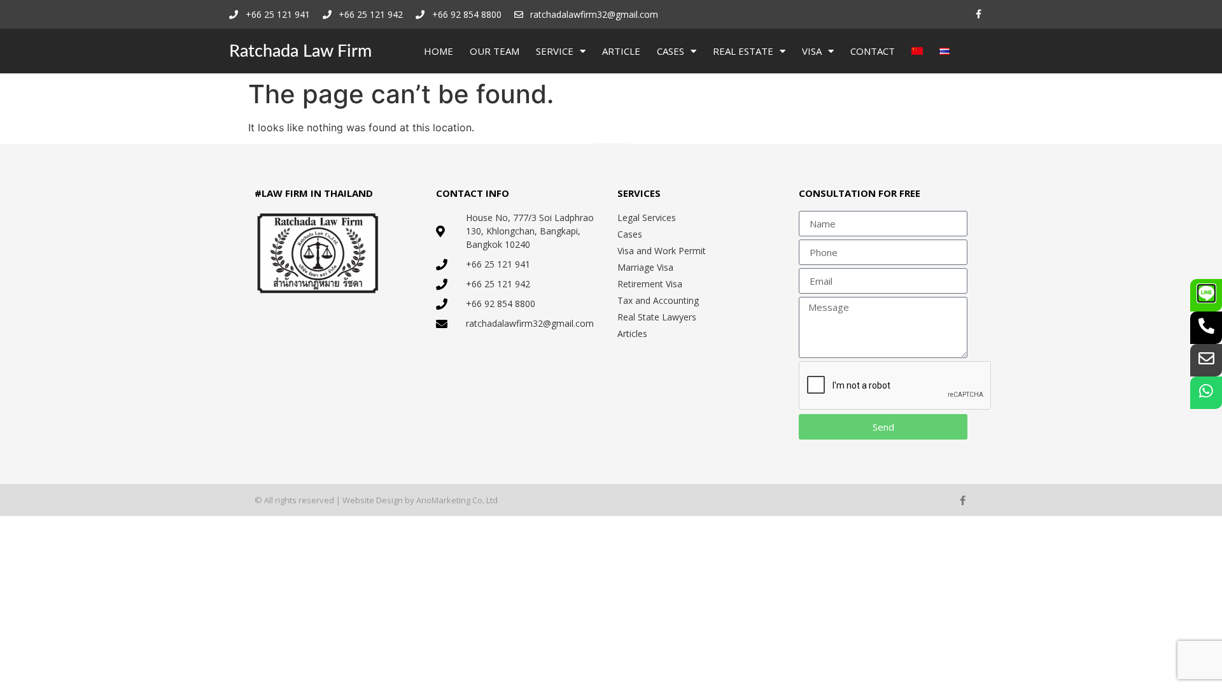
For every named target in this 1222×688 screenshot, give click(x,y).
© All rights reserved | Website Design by (335, 500)
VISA (812, 51)
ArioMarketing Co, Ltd (457, 500)
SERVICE (554, 51)
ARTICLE (621, 51)
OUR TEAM (494, 51)
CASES (670, 51)
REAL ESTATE (743, 51)
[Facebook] (978, 14)
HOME (438, 51)
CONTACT (872, 51)
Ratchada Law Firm (300, 51)
